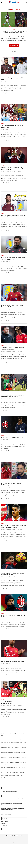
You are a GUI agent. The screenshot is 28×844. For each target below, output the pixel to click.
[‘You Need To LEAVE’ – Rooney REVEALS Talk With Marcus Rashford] (14, 334)
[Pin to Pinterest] (15, 51)
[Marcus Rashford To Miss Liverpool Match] (14, 648)
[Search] (26, 2)
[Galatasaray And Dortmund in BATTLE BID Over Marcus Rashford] (14, 560)
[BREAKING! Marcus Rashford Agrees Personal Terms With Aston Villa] (14, 244)
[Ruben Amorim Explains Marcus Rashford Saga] (14, 65)
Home (2, 6)
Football (11, 835)
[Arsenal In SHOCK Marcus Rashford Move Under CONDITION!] (14, 689)
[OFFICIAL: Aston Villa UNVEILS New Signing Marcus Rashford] (14, 155)
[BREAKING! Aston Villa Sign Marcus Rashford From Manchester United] (14, 202)
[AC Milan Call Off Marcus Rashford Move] (14, 424)
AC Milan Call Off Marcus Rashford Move (12, 437)
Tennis (21, 835)
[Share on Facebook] (12, 51)
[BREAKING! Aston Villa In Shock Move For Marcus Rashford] (14, 292)
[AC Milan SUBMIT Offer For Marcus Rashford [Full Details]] (14, 602)
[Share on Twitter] (14, 51)
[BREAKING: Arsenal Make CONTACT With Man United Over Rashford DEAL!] (14, 512)
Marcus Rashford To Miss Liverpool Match (12, 661)
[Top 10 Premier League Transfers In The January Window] (14, 112)
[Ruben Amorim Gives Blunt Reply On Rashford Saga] (14, 470)
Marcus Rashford (9, 6)
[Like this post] (10, 51)
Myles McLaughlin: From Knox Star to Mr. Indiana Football (13, 772)
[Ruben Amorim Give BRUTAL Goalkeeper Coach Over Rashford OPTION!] (14, 382)
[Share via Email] (17, 51)
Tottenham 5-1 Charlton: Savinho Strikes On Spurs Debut (13, 739)
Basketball (16, 835)
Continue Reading (14, 45)
